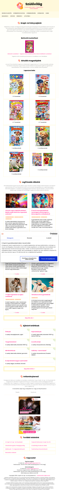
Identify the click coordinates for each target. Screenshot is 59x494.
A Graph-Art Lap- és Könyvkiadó (14, 442)
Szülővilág (33, 5)
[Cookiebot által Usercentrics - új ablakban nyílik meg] (51, 234)
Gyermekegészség (31, 13)
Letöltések (27, 16)
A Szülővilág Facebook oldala (39, 445)
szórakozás (8, 218)
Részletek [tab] (29, 238)
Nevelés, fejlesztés (7, 13)
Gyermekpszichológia (19, 13)
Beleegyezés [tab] (10, 238)
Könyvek (12, 16)
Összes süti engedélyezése (48, 258)
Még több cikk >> (29, 318)
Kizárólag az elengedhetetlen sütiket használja (29, 259)
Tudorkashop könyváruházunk (39, 449)
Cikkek (47, 13)
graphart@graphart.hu (32, 468)
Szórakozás (40, 13)
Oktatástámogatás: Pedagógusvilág (15, 445)
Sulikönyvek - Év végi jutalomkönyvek (15, 449)
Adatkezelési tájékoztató (43, 475)
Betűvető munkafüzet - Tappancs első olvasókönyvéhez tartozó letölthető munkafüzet (29, 54)
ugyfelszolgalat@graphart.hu (32, 463)
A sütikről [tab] (48, 238)
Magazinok (5, 16)
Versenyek (19, 16)
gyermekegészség (10, 217)
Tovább (17, 274)
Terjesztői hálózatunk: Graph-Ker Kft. (41, 442)
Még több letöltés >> (29, 369)
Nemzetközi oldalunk (10, 452)
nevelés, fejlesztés (19, 217)
